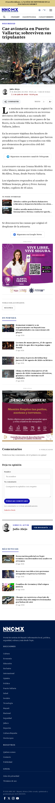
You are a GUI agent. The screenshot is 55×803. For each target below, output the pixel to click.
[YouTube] (17, 798)
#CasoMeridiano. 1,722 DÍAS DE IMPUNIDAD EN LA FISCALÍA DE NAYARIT (27, 3)
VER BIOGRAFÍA (41, 527)
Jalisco (6, 723)
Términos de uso (10, 781)
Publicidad (7, 762)
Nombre (7, 472)
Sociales (6, 698)
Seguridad (8, 23)
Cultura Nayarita (10, 733)
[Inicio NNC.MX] (10, 10)
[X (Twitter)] (8, 798)
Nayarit (6, 708)
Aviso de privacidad (11, 776)
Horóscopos (8, 738)
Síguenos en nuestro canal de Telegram (29, 156)
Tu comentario (10, 482)
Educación (7, 664)
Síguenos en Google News (29, 234)
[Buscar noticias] (4, 17)
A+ (50, 102)
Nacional (7, 713)
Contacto (7, 757)
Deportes (7, 728)
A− (44, 102)
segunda (8, 308)
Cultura (6, 654)
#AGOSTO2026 (29, 17)
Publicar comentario (17, 501)
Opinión (6, 678)
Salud (5, 693)
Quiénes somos (9, 752)
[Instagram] (13, 798)
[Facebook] (4, 798)
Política (6, 683)
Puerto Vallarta (9, 688)
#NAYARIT (15, 17)
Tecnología (8, 703)
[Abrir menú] (50, 10)
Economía (7, 659)
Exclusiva (7, 668)
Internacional (8, 673)
